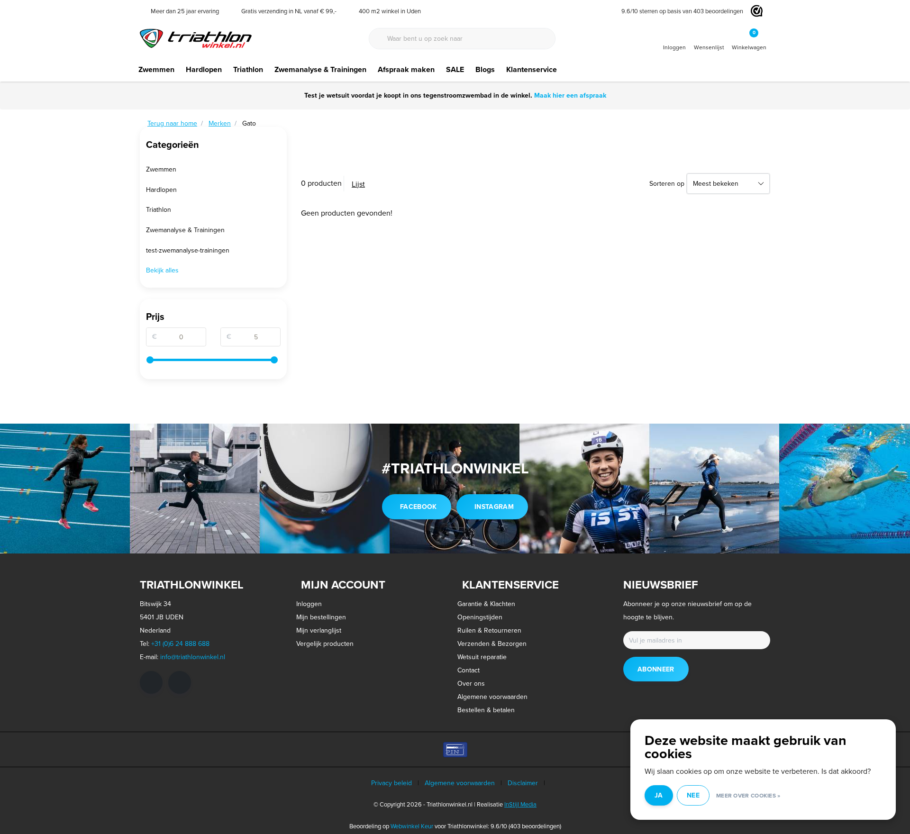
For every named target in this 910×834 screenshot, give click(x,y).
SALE (455, 69)
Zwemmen (156, 69)
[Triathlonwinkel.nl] (196, 37)
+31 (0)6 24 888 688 (180, 643)
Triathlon (248, 69)
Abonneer (655, 669)
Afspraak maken (406, 69)
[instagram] (179, 682)
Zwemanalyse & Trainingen (320, 69)
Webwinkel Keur (412, 826)
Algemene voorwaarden (460, 783)
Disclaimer (523, 783)
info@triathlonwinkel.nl (192, 657)
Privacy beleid (391, 783)
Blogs (485, 69)
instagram (494, 506)
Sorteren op (666, 183)
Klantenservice (531, 69)
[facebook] (151, 682)
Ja (659, 795)
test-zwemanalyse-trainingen (187, 250)
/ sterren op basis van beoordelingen (682, 11)
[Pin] (455, 749)
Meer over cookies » (748, 795)
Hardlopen (204, 69)
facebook (418, 506)
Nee (693, 795)
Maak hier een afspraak (570, 95)
